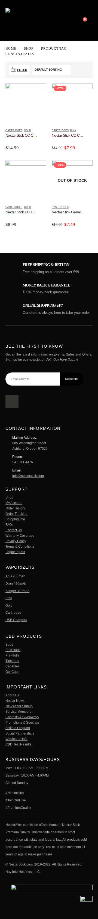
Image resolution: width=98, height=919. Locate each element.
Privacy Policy (15, 541)
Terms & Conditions (19, 546)
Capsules (12, 666)
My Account (13, 503)
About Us (12, 695)
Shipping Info (15, 519)
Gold (27, 130)
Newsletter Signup (19, 706)
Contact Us (13, 530)
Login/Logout (15, 552)
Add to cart (37, 92)
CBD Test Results (18, 744)
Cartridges (13, 130)
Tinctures (12, 661)
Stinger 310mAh (17, 591)
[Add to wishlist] (43, 131)
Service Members (18, 711)
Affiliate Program (17, 728)
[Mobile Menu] (75, 20)
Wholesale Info (16, 739)
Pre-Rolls (12, 655)
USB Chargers (16, 620)
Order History (15, 508)
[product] (25, 103)
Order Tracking (16, 513)
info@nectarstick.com (28, 476)
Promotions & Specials (22, 722)
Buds (9, 644)
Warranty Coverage (19, 535)
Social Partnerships (19, 733)
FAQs (9, 524)
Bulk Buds (12, 650)
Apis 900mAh (15, 576)
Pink (73, 130)
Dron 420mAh (15, 583)
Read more (83, 169)
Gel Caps (12, 671)
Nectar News (14, 700)
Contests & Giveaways (22, 717)
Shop (9, 497)
